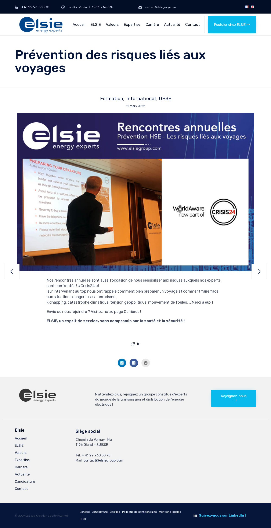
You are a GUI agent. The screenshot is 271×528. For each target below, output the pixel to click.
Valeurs (112, 24)
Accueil (79, 24)
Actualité (172, 24)
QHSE (165, 98)
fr (138, 344)
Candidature (25, 482)
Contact (192, 24)
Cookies (115, 511)
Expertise (132, 24)
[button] (232, 24)
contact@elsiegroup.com (103, 460)
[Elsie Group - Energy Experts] (41, 24)
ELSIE (95, 24)
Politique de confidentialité (139, 511)
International (141, 98)
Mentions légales (170, 511)
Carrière (152, 24)
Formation (111, 98)
